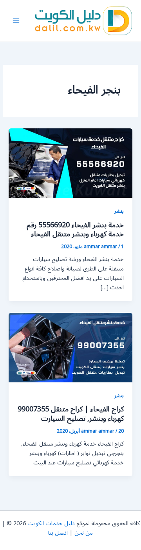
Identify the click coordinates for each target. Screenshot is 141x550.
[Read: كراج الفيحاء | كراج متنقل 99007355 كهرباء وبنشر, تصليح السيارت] (70, 347)
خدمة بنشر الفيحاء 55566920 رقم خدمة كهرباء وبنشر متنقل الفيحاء (75, 229)
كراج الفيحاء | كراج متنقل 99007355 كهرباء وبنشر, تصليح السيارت (71, 414)
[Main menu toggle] (16, 21)
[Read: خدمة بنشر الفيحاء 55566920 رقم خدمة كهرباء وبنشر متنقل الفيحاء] (70, 163)
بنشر (119, 211)
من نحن (83, 533)
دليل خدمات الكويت (51, 523)
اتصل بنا (58, 533)
